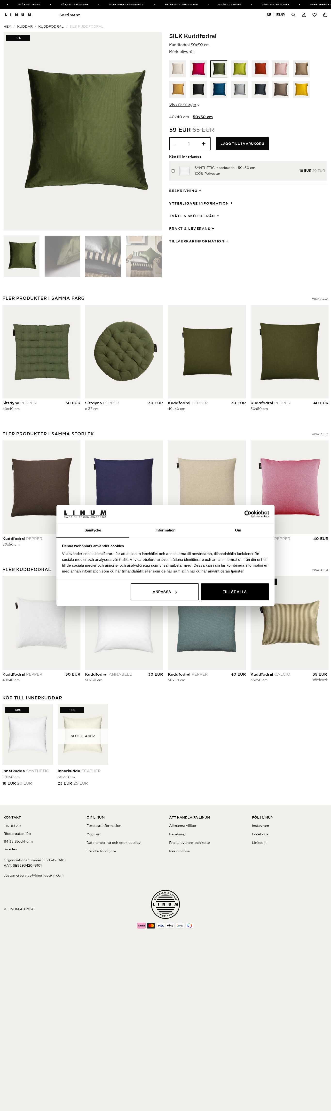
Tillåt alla (235, 592)
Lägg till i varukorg (242, 144)
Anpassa (162, 592)
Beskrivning (183, 191)
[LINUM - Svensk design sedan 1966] (18, 14)
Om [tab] (238, 530)
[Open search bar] (293, 15)
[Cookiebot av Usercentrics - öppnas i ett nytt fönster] (248, 514)
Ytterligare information (199, 203)
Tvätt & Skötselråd (192, 216)
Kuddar (25, 26)
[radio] (177, 68)
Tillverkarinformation (197, 241)
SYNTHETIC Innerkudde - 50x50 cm (225, 168)
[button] (276, 15)
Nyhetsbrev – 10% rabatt (117, 4)
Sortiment (69, 15)
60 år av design (19, 4)
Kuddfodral (51, 26)
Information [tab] (165, 530)
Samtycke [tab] (93, 530)
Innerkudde (25, 771)
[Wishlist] (314, 14)
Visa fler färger (182, 105)
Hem (7, 26)
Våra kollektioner (65, 4)
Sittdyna (19, 403)
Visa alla (320, 298)
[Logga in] (304, 14)
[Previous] (12, 131)
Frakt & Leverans (190, 229)
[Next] (152, 131)
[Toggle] (202, 191)
